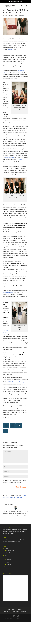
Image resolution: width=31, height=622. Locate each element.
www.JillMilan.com (8, 292)
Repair (8, 562)
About (5, 567)
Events (5, 555)
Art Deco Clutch (9, 157)
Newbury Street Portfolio (5, 332)
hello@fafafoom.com (9, 533)
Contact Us (19, 609)
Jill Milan (10, 49)
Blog (5, 557)
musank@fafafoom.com (14, 541)
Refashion (9, 564)
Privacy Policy (15, 611)
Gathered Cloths (10, 550)
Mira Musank (7, 15)
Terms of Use (6, 611)
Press (8, 568)
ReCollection (9, 552)
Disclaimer (23, 611)
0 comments (21, 15)
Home (8, 609)
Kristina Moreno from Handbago (16, 382)
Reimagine (9, 559)
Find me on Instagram (8, 518)
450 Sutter (19, 159)
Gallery (6, 548)
